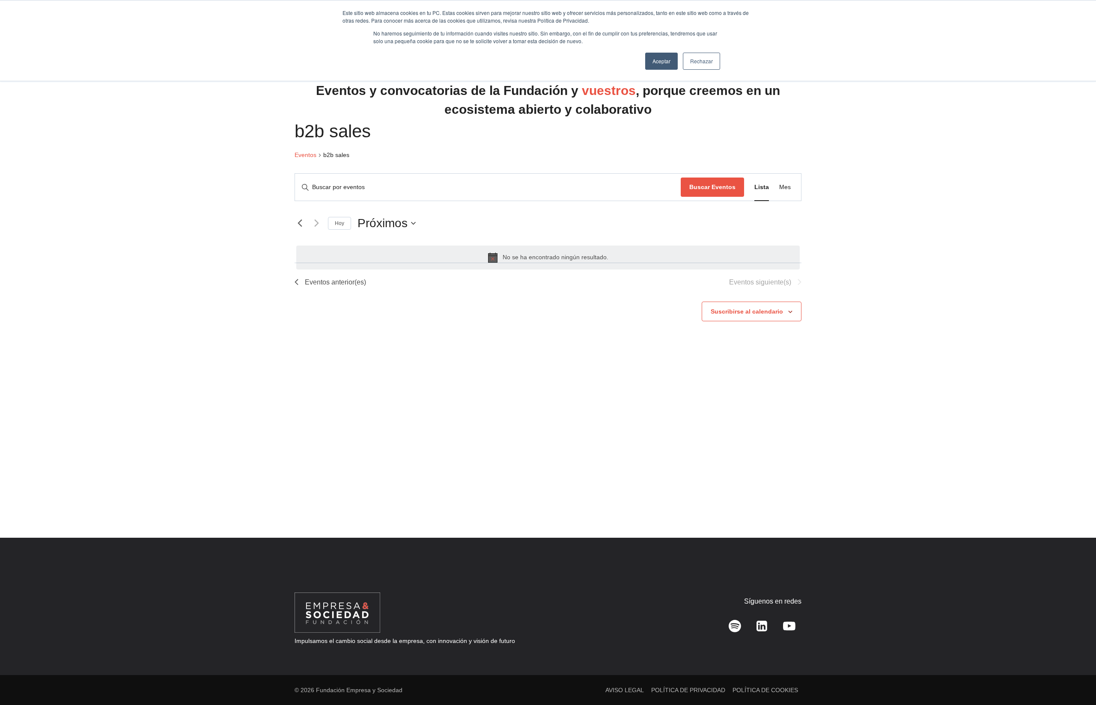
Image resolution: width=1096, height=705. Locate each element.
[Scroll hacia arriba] (1077, 679)
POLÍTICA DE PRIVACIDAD (688, 690)
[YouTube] (789, 626)
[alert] (548, 258)
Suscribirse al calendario (747, 311)
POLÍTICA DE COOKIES (765, 690)
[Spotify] (735, 626)
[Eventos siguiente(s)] (316, 223)
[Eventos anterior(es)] (300, 223)
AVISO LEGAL (624, 690)
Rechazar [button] (701, 61)
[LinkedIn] (762, 626)
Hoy (339, 223)
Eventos (305, 154)
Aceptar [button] (661, 61)
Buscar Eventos (712, 187)
